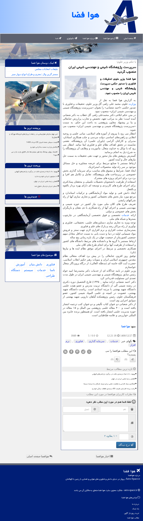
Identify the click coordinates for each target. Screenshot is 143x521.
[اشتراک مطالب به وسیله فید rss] (65, 351)
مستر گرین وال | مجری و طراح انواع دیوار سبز (35, 74)
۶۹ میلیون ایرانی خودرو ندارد (46, 176)
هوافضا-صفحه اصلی (38, 456)
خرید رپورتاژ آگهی (131, 513)
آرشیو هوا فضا (109, 38)
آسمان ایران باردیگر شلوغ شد (46, 186)
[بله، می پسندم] (133, 359)
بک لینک (135, 509)
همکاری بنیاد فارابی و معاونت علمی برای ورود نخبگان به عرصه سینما (109, 384)
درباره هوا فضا (89, 38)
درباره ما (135, 504)
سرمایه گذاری (96, 341)
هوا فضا (85, 15)
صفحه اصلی (129, 38)
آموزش (20, 264)
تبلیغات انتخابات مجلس (46, 69)
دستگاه (15, 270)
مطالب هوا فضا (133, 518)
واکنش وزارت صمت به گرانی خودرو (44, 147)
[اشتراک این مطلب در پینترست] (77, 351)
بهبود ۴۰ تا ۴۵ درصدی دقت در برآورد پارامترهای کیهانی (113, 374)
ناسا (57, 38)
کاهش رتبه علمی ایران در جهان (123, 379)
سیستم (28, 270)
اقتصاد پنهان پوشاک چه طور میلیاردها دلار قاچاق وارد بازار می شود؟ (34, 153)
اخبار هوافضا (103, 456)
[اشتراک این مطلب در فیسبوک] (71, 351)
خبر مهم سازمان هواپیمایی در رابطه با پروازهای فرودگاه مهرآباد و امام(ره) (33, 135)
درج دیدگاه (125, 444)
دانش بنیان (35, 264)
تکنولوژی (71, 38)
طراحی (50, 275)
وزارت (132, 104)
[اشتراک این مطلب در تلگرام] (83, 351)
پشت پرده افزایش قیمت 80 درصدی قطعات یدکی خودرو (113, 388)
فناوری (79, 341)
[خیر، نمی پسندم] (117, 359)
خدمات (125, 215)
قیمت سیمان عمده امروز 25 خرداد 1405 (42, 142)
